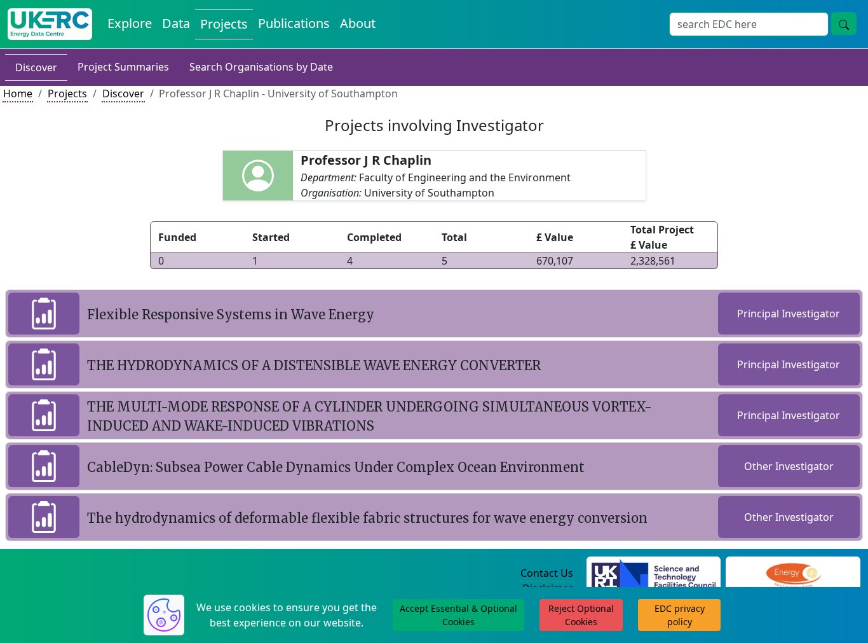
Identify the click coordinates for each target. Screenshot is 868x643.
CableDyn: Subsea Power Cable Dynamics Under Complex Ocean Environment (336, 467)
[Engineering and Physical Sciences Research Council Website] (793, 574)
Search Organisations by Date (261, 67)
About (358, 23)
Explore (129, 23)
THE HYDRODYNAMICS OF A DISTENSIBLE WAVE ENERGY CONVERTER (314, 365)
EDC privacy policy (679, 615)
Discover (36, 67)
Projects (224, 23)
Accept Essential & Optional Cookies (458, 615)
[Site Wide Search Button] (844, 23)
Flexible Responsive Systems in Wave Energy (230, 314)
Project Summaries (123, 67)
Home (17, 93)
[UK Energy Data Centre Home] (50, 24)
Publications (294, 23)
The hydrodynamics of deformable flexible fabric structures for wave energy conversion (367, 518)
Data (176, 23)
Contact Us (546, 573)
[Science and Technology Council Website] (653, 574)
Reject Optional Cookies (581, 615)
